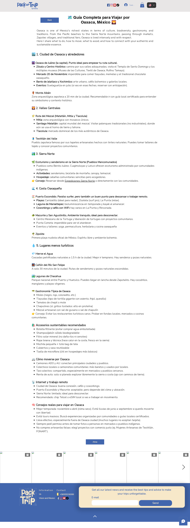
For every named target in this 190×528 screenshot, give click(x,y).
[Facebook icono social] (108, 5)
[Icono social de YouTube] (114, 5)
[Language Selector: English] (151, 5)
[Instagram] (111, 5)
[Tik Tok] (117, 5)
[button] (142, 4)
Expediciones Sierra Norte (80, 181)
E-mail (95, 497)
